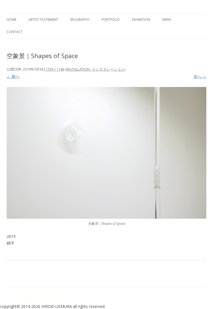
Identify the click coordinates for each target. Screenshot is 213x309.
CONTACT (14, 31)
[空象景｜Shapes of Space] (106, 153)
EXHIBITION (141, 19)
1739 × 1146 (54, 69)
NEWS (166, 19)
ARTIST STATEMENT (43, 19)
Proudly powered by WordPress (32, 296)
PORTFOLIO (111, 19)
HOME (11, 19)
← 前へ (13, 76)
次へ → (200, 76)
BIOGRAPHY (79, 19)
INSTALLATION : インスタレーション (95, 69)
